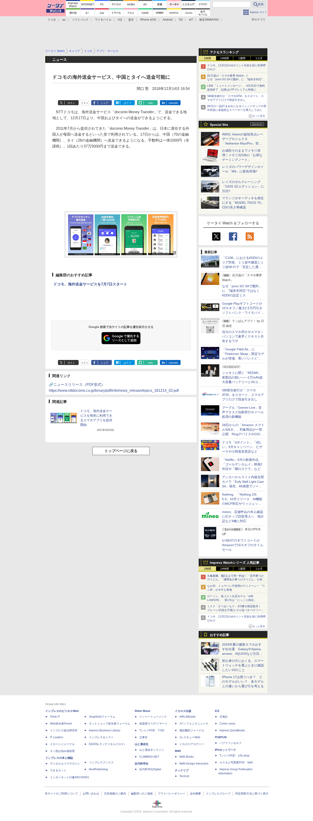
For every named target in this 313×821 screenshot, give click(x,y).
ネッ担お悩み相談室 (62, 751)
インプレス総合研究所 (63, 730)
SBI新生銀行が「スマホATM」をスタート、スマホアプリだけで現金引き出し (243, 394)
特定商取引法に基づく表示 (251, 793)
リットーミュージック (153, 716)
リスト (84, 103)
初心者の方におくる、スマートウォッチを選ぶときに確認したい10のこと (243, 665)
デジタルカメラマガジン (65, 763)
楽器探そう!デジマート (153, 723)
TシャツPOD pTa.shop (235, 755)
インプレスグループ (218, 793)
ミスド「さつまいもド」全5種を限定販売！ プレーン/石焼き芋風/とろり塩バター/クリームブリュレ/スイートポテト (235, 610)
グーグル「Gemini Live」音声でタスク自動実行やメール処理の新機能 (243, 412)
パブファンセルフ (231, 743)
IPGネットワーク (225, 749)
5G (181, 19)
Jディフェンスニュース (193, 723)
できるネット (58, 770)
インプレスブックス (101, 762)
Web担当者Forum (61, 723)
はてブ (127, 103)
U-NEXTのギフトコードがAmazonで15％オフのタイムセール (242, 545)
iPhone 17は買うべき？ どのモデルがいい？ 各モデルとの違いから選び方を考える (243, 681)
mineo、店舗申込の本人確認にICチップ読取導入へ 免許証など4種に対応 (243, 516)
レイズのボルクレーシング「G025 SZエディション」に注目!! (243, 186)
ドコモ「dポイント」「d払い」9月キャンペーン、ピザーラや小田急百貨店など (242, 446)
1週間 (241, 58)
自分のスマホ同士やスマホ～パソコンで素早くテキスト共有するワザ (243, 336)
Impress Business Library (104, 730)
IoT (191, 19)
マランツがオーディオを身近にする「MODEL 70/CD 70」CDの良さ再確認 (243, 202)
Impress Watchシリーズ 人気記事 (234, 562)
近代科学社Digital (150, 769)
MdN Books (186, 756)
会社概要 (195, 793)
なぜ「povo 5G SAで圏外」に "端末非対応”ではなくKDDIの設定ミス (242, 290)
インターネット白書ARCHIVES (69, 777)
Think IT (55, 716)
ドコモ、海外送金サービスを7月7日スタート (90, 284)
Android (168, 19)
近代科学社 (141, 763)
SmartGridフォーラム (102, 716)
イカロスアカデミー (191, 744)
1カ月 (259, 58)
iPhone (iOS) (148, 19)
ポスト (71, 103)
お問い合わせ (91, 793)
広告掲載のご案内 (115, 793)
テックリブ (182, 770)
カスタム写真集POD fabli (236, 762)
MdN (178, 751)
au (64, 19)
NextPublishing (98, 769)
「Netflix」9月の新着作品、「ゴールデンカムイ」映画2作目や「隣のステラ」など (242, 464)
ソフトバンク (80, 19)
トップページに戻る (120, 451)
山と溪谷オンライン (151, 749)
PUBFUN (221, 737)
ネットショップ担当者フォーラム (109, 723)
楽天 (131, 19)
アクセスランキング (224, 52)
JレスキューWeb (189, 737)
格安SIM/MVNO (209, 19)
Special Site (219, 124)
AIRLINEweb (187, 716)
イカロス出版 (183, 711)
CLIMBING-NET (149, 756)
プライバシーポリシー (171, 793)
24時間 (224, 58)
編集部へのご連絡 (142, 793)
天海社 (224, 716)
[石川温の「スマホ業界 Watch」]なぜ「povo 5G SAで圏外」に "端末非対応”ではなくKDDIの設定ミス (236, 79)
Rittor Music (143, 711)
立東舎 (143, 737)
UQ (120, 19)
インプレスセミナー (101, 737)
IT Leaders (56, 737)
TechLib (184, 776)
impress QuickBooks (232, 730)
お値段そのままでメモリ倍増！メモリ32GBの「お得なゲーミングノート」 (242, 155)
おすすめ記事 (219, 635)
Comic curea (227, 723)
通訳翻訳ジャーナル (191, 730)
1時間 (207, 58)
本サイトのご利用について (61, 793)
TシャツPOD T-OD (151, 730)
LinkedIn (173, 103)
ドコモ (52, 19)
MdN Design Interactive (194, 763)
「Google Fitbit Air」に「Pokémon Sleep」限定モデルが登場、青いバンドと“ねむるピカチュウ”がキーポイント (243, 358)
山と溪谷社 (141, 744)
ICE (217, 711)
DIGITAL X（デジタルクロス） (107, 744)
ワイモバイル (103, 19)
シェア (104, 103)
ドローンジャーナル (62, 744)
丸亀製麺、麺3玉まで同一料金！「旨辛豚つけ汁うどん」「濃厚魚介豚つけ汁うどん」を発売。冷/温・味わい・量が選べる (235, 579)
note (150, 103)
